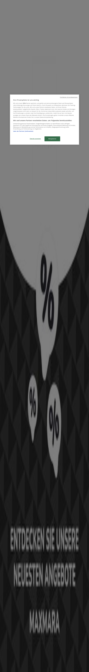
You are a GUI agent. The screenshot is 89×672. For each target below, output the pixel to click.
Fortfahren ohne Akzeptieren (69, 97)
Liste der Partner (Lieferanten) (23, 131)
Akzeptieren (52, 139)
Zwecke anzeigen (35, 138)
